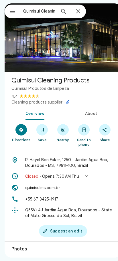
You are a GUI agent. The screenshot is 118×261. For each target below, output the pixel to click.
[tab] (34, 113)
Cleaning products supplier (36, 102)
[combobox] (39, 11)
